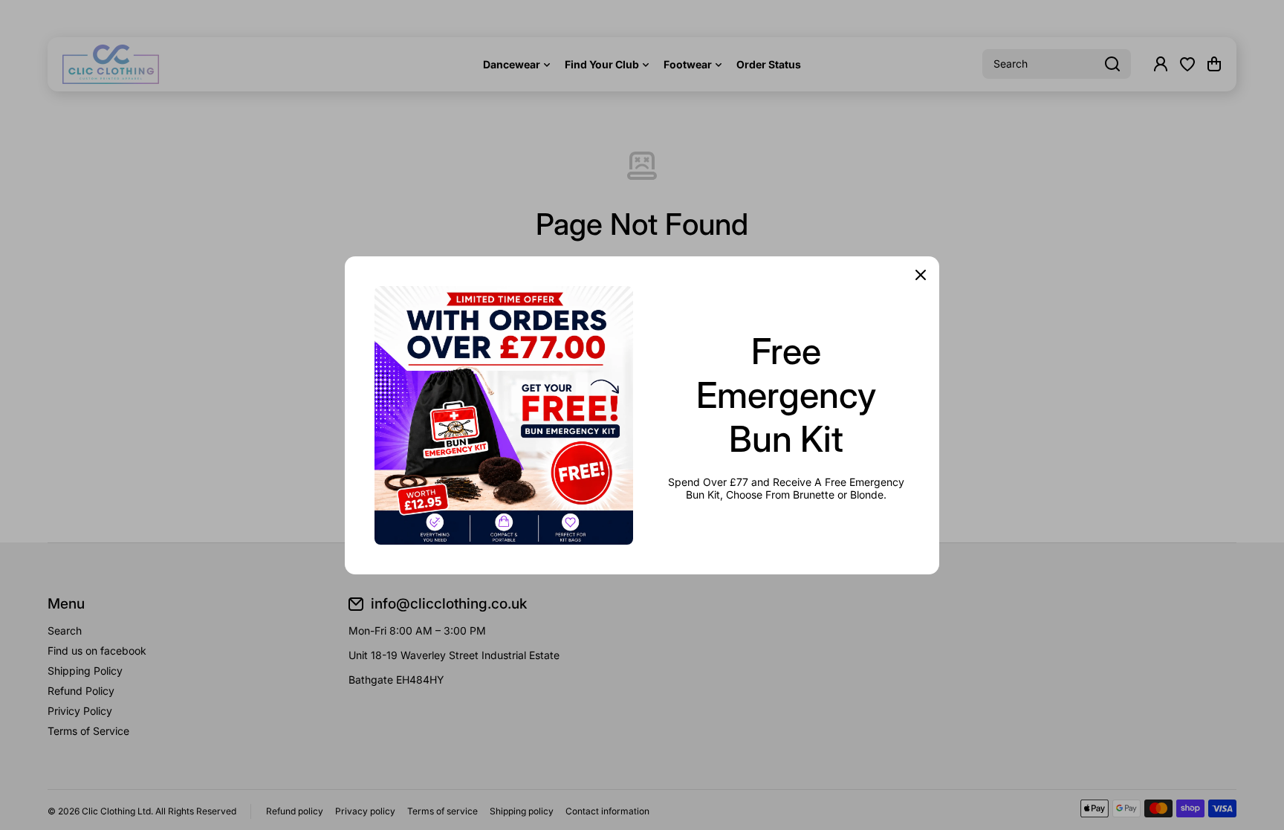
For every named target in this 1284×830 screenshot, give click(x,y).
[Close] (920, 275)
